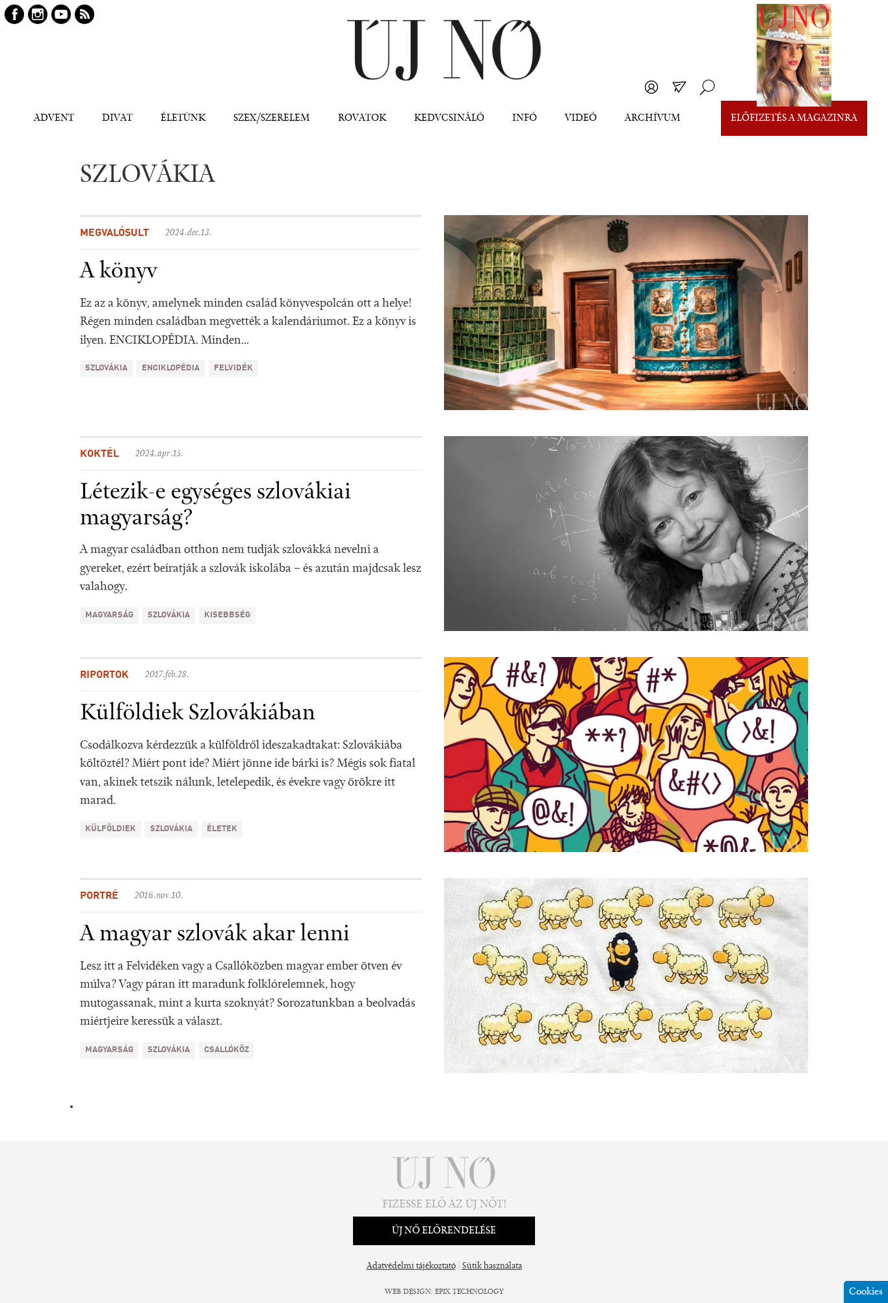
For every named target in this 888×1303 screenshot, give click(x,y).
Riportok (104, 675)
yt (61, 14)
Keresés (707, 87)
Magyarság (109, 615)
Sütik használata (492, 1266)
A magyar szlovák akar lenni (215, 934)
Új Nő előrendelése (444, 1231)
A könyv (118, 271)
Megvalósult (114, 233)
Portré (99, 896)
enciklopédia (171, 368)
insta (37, 14)
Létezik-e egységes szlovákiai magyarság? (215, 505)
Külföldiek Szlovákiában (197, 713)
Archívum (653, 118)
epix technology (469, 1292)
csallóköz (226, 1050)
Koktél (99, 454)
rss (84, 14)
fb (14, 14)
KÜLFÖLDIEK (110, 829)
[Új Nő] (444, 50)
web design (408, 1292)
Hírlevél (679, 87)
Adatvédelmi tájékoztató (411, 1266)
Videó (581, 118)
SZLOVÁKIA (106, 368)
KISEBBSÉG (227, 615)
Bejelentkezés (651, 87)
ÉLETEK (222, 829)
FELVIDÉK (233, 368)
